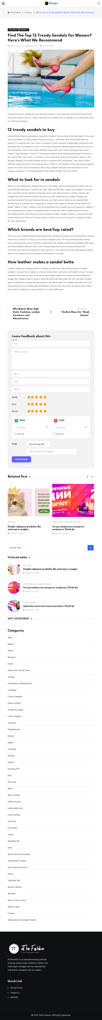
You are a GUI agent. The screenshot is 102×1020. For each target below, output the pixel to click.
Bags (10, 637)
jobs (9, 775)
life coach (12, 782)
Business (12, 657)
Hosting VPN (13, 769)
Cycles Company (15, 696)
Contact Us (15, 993)
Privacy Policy (16, 988)
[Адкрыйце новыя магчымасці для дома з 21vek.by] (14, 606)
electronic (12, 723)
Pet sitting (12, 828)
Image (14, 444)
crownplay (12, 690)
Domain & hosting (15, 710)
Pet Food (12, 522)
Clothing (11, 677)
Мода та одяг (14, 907)
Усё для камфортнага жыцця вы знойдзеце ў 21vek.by (50, 588)
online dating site (15, 808)
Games (11, 762)
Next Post (81, 309)
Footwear (12, 749)
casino (10, 664)
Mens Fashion (14, 795)
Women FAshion (15, 887)
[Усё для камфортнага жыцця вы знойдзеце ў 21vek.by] (14, 587)
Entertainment (14, 729)
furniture (11, 756)
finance (11, 736)
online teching (14, 815)
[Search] (99, 3)
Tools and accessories (17, 867)
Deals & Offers (29, 603)
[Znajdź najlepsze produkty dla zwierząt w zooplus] (14, 569)
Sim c (10, 847)
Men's (10, 788)
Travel (10, 874)
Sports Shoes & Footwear (19, 854)
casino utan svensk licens (19, 670)
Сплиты (11, 913)
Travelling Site (14, 880)
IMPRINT (14, 997)
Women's (12, 893)
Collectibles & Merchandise (20, 683)
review (11, 834)
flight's (10, 742)
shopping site (14, 841)
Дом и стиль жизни (17, 900)
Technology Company (17, 861)
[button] (87, 476)
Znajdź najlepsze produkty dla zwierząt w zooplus (50, 569)
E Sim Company (14, 716)
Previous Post (22, 305)
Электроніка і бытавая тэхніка (66, 522)
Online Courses (14, 802)
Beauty (11, 644)
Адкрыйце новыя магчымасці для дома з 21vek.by (48, 606)
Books (10, 650)
